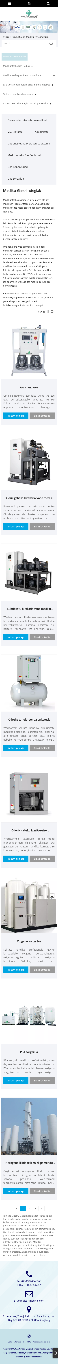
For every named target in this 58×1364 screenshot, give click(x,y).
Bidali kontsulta (42, 415)
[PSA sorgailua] (29, 1015)
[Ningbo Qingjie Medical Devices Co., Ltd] (29, 13)
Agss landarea (29, 387)
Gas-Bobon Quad (18, 167)
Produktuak (18, 36)
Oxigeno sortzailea (29, 941)
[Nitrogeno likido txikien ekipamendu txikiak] (29, 1125)
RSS (24, 1341)
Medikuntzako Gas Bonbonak (25, 155)
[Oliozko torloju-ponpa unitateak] (29, 682)
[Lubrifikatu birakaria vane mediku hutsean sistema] (29, 572)
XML (29, 1341)
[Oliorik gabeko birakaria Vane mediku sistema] (29, 461)
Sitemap (17, 1341)
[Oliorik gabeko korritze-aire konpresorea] (29, 793)
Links (10, 1341)
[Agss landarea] (29, 350)
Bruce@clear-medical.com (29, 1300)
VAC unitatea (15, 132)
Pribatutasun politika (41, 1341)
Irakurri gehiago (16, 415)
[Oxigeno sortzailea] (29, 904)
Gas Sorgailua (16, 178)
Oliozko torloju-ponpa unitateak (29, 719)
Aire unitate (42, 132)
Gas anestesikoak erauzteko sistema (29, 143)
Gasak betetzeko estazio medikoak (28, 120)
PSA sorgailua (29, 1052)
